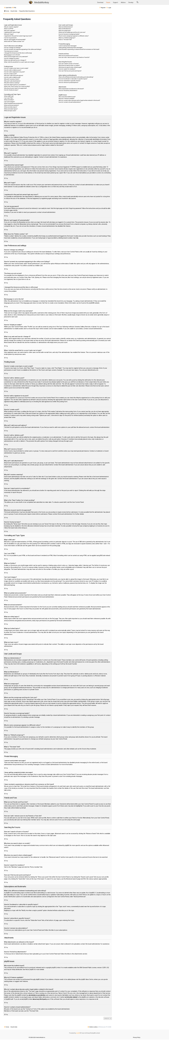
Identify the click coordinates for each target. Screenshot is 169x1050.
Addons (123, 2)
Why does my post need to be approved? (15, 88)
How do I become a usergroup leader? (69, 34)
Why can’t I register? (9, 30)
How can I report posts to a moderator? (15, 84)
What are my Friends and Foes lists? (68, 55)
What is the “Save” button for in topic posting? (17, 86)
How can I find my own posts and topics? (70, 71)
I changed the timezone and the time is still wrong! (18, 53)
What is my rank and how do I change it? (15, 60)
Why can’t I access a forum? (11, 79)
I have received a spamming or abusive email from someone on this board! (79, 49)
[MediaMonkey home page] (31, 2)
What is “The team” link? (65, 39)
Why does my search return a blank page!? (70, 67)
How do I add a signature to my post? (14, 72)
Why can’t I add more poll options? (13, 75)
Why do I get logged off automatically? (15, 39)
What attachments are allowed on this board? (71, 88)
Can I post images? (9, 101)
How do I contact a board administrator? (70, 102)
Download (100, 2)
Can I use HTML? (8, 98)
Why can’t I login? (9, 34)
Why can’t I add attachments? (12, 81)
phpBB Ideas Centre (87, 979)
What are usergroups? (65, 30)
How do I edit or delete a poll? (12, 77)
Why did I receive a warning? (11, 82)
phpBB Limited (56, 967)
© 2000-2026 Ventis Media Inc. (37, 1037)
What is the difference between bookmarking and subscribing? (76, 77)
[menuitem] (14, 7)
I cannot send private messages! (67, 46)
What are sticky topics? (10, 107)
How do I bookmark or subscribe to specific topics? (73, 79)
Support (115, 2)
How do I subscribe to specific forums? (69, 80)
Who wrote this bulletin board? (67, 96)
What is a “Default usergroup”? (67, 37)
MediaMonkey (41, 2)
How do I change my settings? (12, 47)
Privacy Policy (136, 1037)
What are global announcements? (13, 103)
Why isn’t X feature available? (67, 98)
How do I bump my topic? (11, 90)
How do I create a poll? (10, 73)
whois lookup (28, 993)
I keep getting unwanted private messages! (70, 47)
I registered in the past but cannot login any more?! (18, 36)
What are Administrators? (66, 27)
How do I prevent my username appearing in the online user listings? (22, 49)
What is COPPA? (8, 28)
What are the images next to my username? (16, 56)
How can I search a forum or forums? (69, 63)
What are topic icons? (10, 110)
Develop (130, 2)
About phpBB (29, 969)
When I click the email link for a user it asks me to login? (19, 62)
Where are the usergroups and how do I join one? (72, 32)
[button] (137, 2)
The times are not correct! (11, 51)
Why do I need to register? (11, 27)
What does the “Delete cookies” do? (14, 41)
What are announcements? (11, 105)
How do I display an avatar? (11, 58)
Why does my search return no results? (69, 65)
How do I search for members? (67, 69)
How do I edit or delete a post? (12, 70)
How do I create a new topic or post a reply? (16, 68)
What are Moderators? (65, 28)
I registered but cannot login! (12, 32)
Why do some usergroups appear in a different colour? (74, 36)
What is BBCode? (9, 96)
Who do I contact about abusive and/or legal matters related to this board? (79, 100)
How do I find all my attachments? (68, 90)
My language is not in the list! (12, 55)
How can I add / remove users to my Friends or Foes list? (74, 57)
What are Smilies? (9, 99)
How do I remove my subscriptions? (68, 82)
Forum (108, 2)
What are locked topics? (11, 109)
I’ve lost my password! (10, 37)
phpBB (91, 303)
